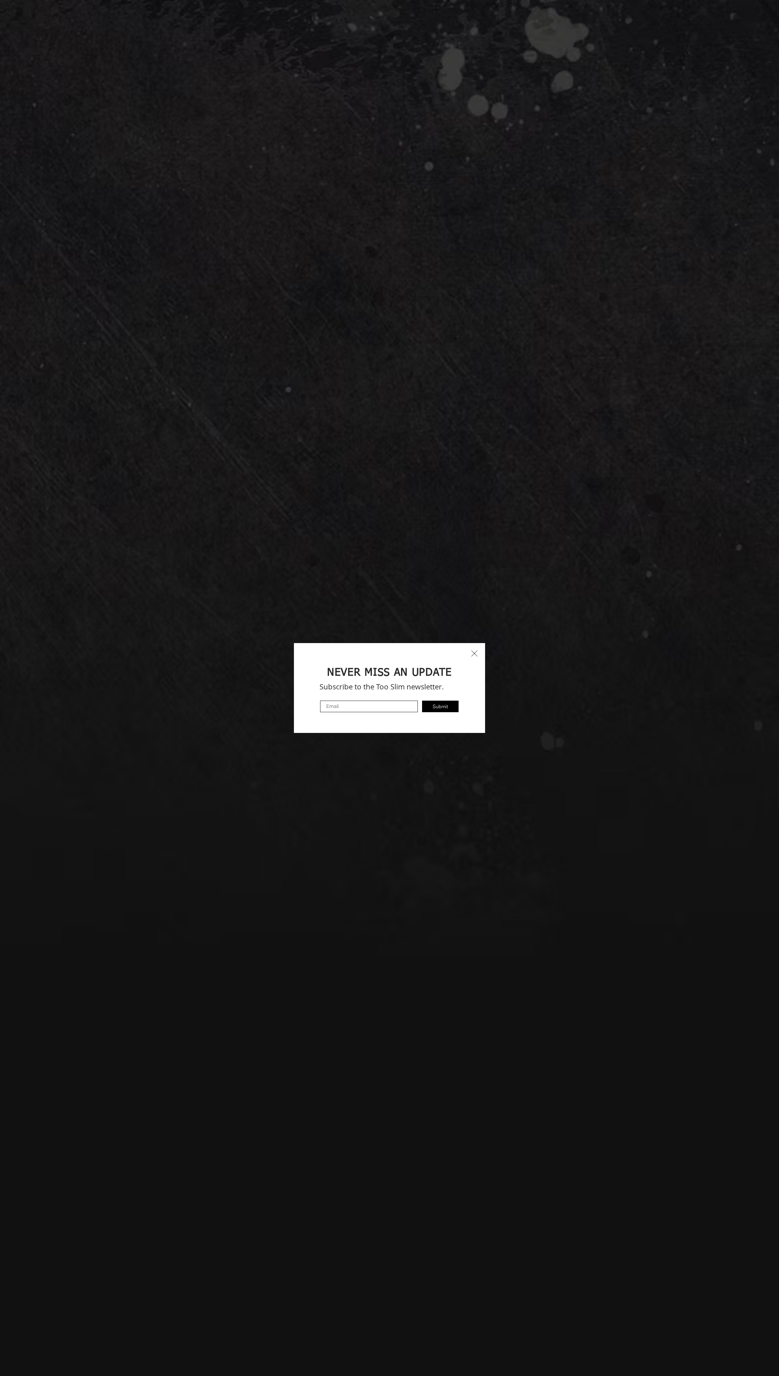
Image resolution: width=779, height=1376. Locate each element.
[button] (474, 653)
